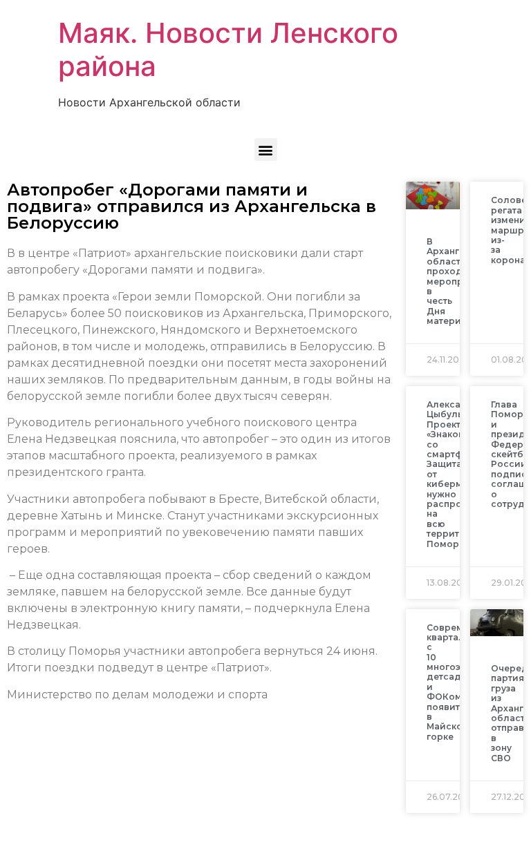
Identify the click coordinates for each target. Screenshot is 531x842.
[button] (265, 149)
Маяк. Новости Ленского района (228, 49)
